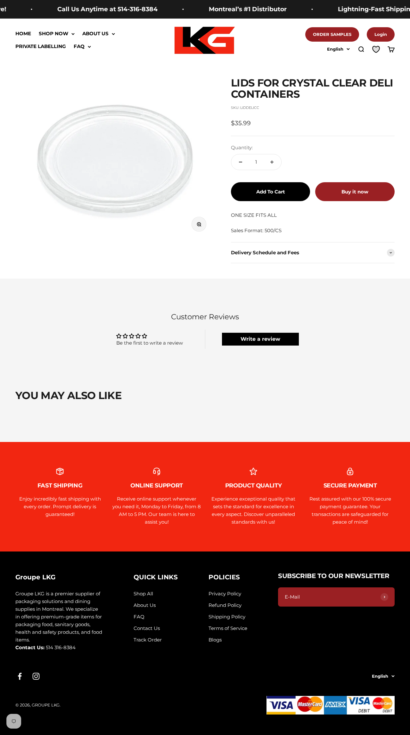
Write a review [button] (260, 339)
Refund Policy (225, 605)
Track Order (148, 640)
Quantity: (242, 147)
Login (380, 34)
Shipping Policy (227, 617)
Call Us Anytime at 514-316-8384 (97, 9)
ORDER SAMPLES (332, 34)
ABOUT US (95, 34)
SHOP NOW (53, 34)
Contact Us (147, 628)
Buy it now (354, 192)
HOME (23, 34)
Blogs (215, 640)
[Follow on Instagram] (36, 676)
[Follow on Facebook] (19, 676)
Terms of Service (228, 628)
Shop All (143, 594)
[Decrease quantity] (240, 162)
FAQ (79, 47)
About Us (145, 605)
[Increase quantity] (272, 162)
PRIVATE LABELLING (40, 47)
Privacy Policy (225, 594)
